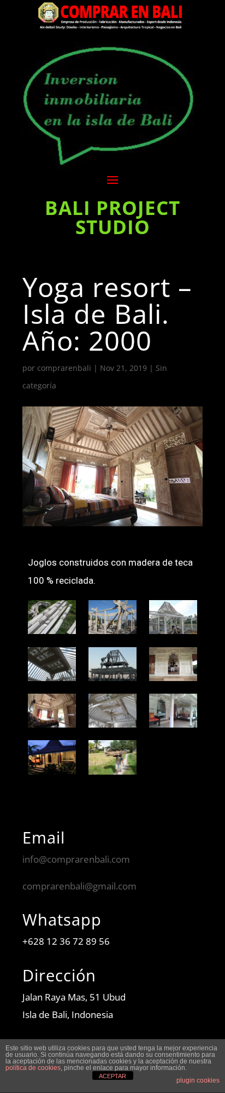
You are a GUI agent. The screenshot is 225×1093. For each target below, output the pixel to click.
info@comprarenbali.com (76, 859)
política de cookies (33, 1068)
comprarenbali (64, 368)
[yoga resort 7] (52, 711)
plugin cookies (198, 1080)
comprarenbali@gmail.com (79, 886)
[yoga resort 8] (112, 711)
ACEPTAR (112, 1076)
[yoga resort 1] (52, 617)
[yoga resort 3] (173, 617)
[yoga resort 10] (52, 757)
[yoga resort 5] (112, 664)
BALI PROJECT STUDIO (112, 217)
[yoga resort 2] (112, 617)
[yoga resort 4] (52, 664)
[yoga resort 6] (173, 664)
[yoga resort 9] (173, 711)
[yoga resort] (112, 757)
